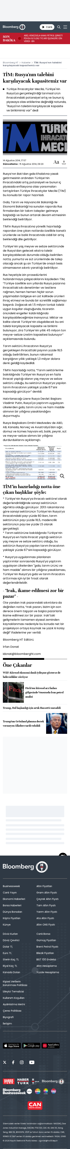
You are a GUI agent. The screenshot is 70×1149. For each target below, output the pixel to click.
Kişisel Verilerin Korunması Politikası (15, 983)
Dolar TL (8, 946)
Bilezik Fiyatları (45, 953)
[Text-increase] (56, 162)
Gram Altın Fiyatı (46, 892)
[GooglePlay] (31, 1045)
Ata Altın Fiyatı (45, 918)
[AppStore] (12, 1045)
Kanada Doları (11, 972)
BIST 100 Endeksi (46, 959)
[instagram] (22, 1062)
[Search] (58, 27)
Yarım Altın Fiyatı (46, 912)
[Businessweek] (17, 1091)
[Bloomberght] (14, 27)
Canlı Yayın (10, 892)
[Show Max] (54, 1091)
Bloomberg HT (10, 62)
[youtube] (31, 1062)
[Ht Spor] (35, 1081)
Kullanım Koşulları (13, 998)
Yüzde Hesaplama (47, 972)
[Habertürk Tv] (23, 1081)
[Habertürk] (9, 1081)
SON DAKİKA (9, 38)
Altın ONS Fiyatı (45, 924)
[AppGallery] (51, 1045)
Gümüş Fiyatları (46, 940)
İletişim (7, 1023)
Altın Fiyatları (44, 886)
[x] (4, 1062)
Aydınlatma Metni (14, 1004)
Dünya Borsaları (12, 912)
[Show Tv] (38, 1091)
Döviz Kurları (10, 934)
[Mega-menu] (65, 27)
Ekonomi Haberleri (14, 899)
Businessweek (11, 886)
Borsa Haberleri (12, 905)
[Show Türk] (45, 1091)
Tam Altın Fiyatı (46, 905)
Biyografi (8, 1017)
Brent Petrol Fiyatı (47, 946)
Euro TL (7, 953)
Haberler (26, 62)
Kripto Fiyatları (11, 918)
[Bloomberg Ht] (53, 1081)
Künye (7, 924)
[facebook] (13, 1062)
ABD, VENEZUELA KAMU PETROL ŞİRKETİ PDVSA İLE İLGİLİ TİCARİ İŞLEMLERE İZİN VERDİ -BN (43, 38)
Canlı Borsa (43, 934)
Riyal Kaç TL (10, 966)
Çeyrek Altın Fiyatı (47, 899)
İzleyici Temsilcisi (13, 991)
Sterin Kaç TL (11, 959)
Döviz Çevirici (11, 940)
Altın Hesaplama (46, 966)
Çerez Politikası (12, 1011)
